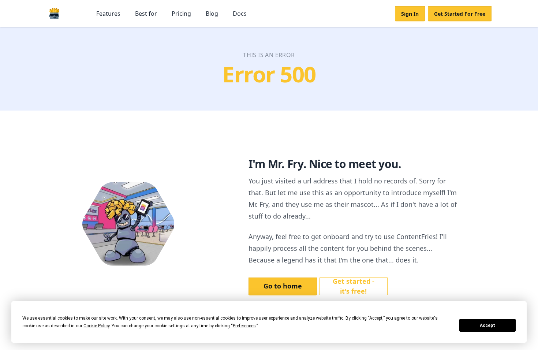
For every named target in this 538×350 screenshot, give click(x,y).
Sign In (410, 13)
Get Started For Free (459, 13)
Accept (487, 325)
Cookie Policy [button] (96, 325)
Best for (146, 14)
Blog (212, 14)
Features (108, 14)
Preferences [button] (244, 325)
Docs (240, 14)
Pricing (181, 14)
